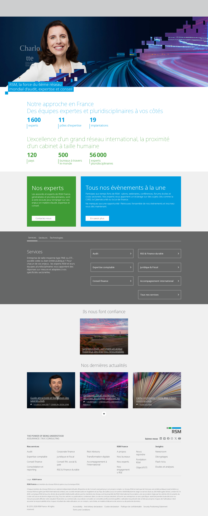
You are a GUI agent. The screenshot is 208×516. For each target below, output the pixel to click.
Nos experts (123, 461)
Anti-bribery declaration (93, 506)
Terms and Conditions (81, 510)
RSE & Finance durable (68, 469)
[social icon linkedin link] (160, 438)
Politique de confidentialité (131, 506)
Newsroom (160, 451)
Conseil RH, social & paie (60, 404)
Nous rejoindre (140, 453)
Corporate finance (66, 451)
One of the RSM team (29, 63)
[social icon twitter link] (175, 438)
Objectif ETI (141, 467)
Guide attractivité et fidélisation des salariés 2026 (49, 399)
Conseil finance (34, 461)
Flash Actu (160, 461)
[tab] (32, 237)
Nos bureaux (123, 456)
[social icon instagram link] (171, 438)
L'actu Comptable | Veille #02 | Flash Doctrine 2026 (156, 399)
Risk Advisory (93, 451)
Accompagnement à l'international (97, 463)
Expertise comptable (37, 456)
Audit (29, 451)
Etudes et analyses (41, 404)
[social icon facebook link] (168, 438)
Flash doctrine (146, 404)
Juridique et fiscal (65, 456)
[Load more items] (104, 414)
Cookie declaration (111, 506)
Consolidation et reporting (35, 468)
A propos (121, 451)
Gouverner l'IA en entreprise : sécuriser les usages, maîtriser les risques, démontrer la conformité (101, 397)
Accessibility (77, 506)
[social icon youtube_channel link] (179, 438)
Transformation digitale (98, 456)
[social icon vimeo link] (164, 438)
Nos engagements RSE (123, 469)
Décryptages (92, 402)
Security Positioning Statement (155, 506)
